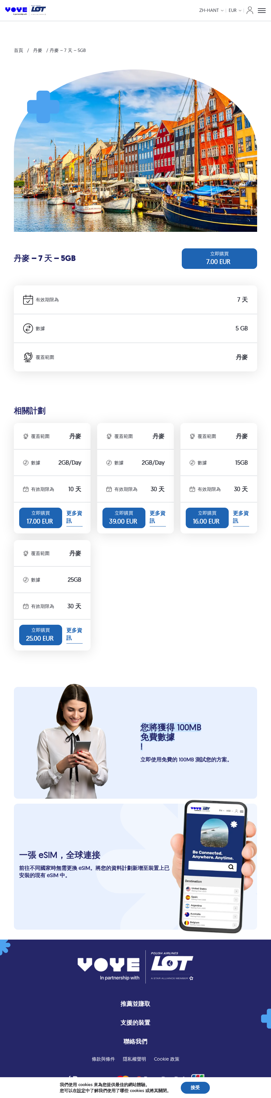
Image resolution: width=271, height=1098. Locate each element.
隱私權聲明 (134, 1059)
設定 (81, 1091)
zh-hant (209, 10)
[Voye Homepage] (25, 10)
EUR (233, 10)
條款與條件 (103, 1059)
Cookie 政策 (166, 1059)
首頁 (18, 50)
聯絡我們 (135, 1041)
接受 (195, 1087)
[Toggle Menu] (262, 10)
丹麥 (37, 50)
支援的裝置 (135, 1022)
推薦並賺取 (135, 1003)
